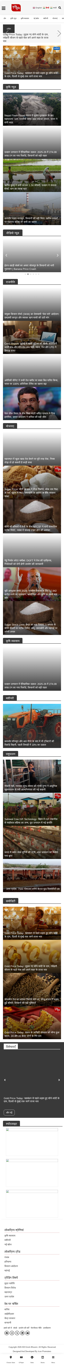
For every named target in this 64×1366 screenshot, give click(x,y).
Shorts (43, 1362)
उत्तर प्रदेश (9, 1296)
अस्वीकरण (47, 1328)
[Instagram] (12, 1333)
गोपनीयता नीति (36, 1328)
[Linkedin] (22, 1333)
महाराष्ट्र (8, 1292)
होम (5, 18)
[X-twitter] (17, 1333)
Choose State (11, 1362)
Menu (53, 1362)
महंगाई (7, 1270)
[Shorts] (42, 1357)
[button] (59, 33)
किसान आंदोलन (11, 1266)
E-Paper (21, 1362)
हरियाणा (7, 1261)
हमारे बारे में (8, 1328)
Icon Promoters (44, 1351)
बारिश (6, 1309)
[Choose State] (11, 1357)
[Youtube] (27, 1333)
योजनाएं (55, 18)
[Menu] (53, 1357)
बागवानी (7, 1322)
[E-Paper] (21, 1357)
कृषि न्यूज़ (13, 18)
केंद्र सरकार (9, 1318)
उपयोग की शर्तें (24, 1328)
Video (32, 1362)
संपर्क (15, 1328)
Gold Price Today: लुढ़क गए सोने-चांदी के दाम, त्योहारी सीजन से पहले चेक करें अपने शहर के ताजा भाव (26, 37)
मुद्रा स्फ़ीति (9, 1283)
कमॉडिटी (56, 48)
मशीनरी (45, 18)
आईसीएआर (9, 1314)
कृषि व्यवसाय (25, 18)
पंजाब (6, 1257)
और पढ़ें (9, 1112)
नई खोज (36, 18)
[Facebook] (6, 1333)
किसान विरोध (10, 1288)
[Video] (32, 1357)
